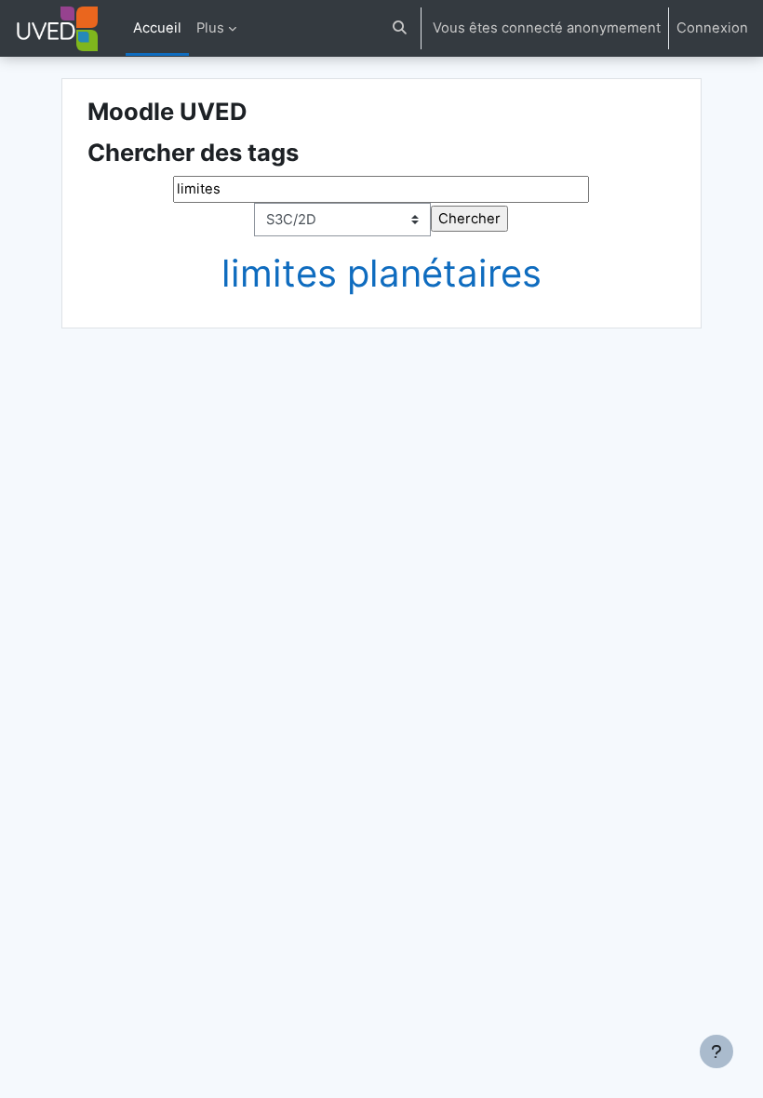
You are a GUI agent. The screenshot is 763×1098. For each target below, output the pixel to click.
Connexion (712, 28)
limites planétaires (381, 273)
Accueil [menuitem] (157, 28)
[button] (399, 28)
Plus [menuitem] (210, 28)
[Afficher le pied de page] (716, 1051)
